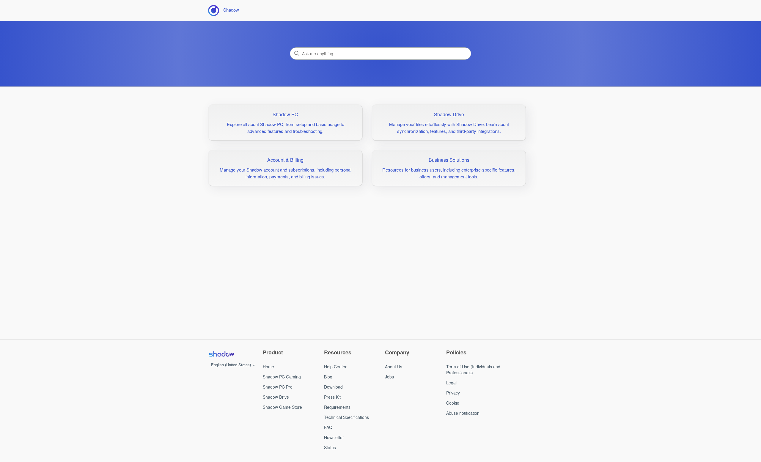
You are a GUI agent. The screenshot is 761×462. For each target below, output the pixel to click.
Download (333, 387)
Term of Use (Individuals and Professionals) (473, 369)
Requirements (337, 407)
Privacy (453, 393)
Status (330, 447)
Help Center (335, 367)
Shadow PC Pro (278, 387)
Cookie (452, 403)
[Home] (221, 353)
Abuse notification (462, 413)
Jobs (389, 377)
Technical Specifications (346, 417)
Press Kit (332, 397)
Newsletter (334, 437)
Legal (451, 383)
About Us (393, 367)
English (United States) (231, 364)
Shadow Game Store (282, 407)
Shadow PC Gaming (282, 377)
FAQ (328, 427)
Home (268, 367)
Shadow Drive (276, 397)
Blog (328, 377)
